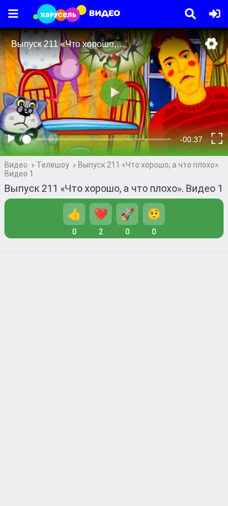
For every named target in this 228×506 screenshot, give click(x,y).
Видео (16, 164)
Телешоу (53, 164)
